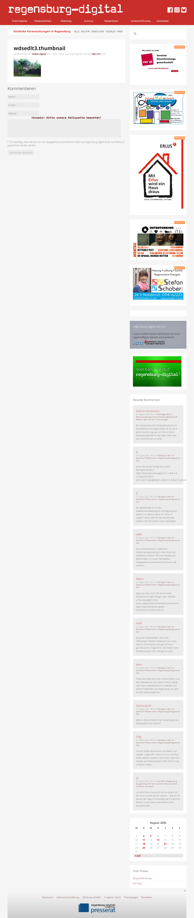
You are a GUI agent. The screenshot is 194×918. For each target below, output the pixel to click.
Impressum (48, 897)
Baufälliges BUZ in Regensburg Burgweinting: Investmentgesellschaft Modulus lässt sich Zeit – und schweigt (156, 417)
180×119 (96, 54)
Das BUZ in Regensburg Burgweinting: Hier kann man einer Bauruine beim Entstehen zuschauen (156, 784)
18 (143, 843)
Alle (76, 31)
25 (143, 847)
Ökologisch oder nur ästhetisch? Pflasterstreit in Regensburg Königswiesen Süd (158, 458)
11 (143, 839)
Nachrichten (42, 20)
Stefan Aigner (39, 54)
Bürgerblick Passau (142, 878)
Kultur (88, 20)
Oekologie (97, 31)
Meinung (66, 20)
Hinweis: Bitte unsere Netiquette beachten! (66, 117)
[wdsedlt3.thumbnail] (27, 67)
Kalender (163, 20)
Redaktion (111, 20)
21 (165, 843)
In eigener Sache (112, 897)
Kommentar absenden (20, 152)
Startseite (19, 20)
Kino (120, 31)
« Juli (138, 855)
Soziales (111, 31)
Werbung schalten (91, 897)
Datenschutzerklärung (68, 897)
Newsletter (146, 897)
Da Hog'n (137, 883)
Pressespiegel (131, 897)
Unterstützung (140, 20)
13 (158, 839)
